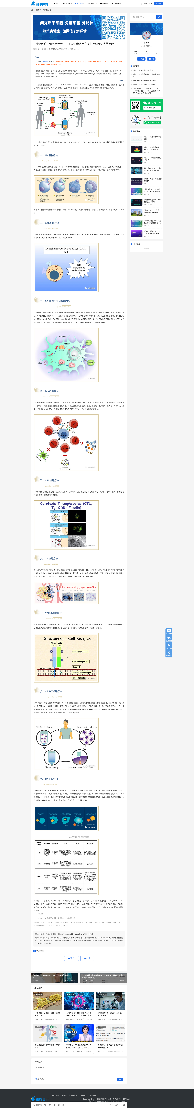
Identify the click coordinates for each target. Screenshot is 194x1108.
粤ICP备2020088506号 (97, 1101)
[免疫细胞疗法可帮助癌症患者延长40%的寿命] (110, 1001)
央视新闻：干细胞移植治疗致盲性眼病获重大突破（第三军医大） (78, 1046)
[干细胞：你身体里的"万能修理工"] (136, 181)
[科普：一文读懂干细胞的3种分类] (136, 160)
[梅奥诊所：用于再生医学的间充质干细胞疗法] (110, 1033)
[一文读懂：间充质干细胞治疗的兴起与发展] (47, 1001)
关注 (142, 59)
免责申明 (74, 1095)
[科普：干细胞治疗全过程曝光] (136, 139)
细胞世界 (104, 1099)
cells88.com (120, 1101)
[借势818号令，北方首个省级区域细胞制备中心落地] (136, 212)
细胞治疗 (46, 61)
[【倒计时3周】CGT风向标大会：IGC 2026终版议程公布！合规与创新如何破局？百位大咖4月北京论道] (136, 191)
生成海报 (38, 1105)
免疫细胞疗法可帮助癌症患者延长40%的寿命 (110, 1014)
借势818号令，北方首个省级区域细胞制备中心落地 (152, 212)
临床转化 (92, 3)
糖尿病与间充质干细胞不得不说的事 (47, 1046)
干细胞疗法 (63, 49)
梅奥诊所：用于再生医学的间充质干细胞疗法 (110, 1046)
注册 (150, 3)
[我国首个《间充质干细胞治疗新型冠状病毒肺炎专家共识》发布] (79, 1001)
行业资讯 (67, 3)
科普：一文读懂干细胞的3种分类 (144, 80)
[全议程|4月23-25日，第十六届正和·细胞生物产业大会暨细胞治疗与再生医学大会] (136, 170)
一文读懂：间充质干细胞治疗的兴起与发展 (47, 1014)
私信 (152, 59)
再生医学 (80, 3)
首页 (57, 3)
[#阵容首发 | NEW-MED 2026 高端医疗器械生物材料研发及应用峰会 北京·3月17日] (136, 233)
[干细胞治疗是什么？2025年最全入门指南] (136, 202)
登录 (145, 3)
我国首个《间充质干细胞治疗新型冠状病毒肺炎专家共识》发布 (78, 1014)
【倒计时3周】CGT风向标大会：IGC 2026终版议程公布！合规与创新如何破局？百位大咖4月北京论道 (146, 91)
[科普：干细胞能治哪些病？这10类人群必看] (136, 149)
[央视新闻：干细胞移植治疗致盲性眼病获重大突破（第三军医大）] (79, 1033)
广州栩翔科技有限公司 (122, 1099)
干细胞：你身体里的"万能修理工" (144, 84)
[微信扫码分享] (45, 1105)
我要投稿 (158, 3)
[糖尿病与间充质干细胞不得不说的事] (47, 1033)
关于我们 (117, 3)
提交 (120, 1079)
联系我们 (65, 1095)
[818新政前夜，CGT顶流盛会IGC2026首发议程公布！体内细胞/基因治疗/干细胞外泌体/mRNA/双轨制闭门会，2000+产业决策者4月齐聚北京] (136, 223)
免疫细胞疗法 (53, 49)
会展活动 (105, 3)
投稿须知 (84, 1095)
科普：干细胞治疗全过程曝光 (143, 70)
